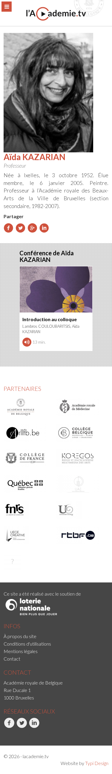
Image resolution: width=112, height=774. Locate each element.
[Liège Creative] (28, 535)
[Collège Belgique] (80, 433)
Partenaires (22, 388)
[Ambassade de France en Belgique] (28, 561)
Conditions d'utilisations (27, 643)
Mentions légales (21, 651)
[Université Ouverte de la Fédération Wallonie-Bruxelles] (80, 510)
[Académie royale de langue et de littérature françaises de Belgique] (28, 433)
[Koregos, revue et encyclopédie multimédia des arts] (80, 458)
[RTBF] (80, 535)
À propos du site (20, 636)
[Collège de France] (28, 458)
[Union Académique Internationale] (80, 484)
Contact (12, 658)
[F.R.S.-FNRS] (28, 510)
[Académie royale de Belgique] (28, 407)
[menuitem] (56, 636)
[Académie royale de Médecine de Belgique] (80, 407)
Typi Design (96, 763)
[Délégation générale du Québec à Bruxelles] (28, 484)
